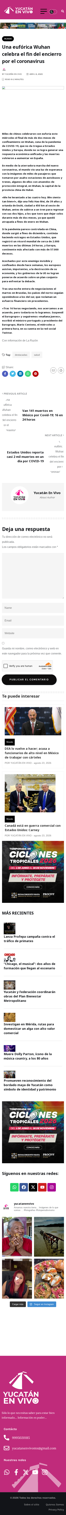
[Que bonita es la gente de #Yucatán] (17, 1237)
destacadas (21, 354)
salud (37, 354)
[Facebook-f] (16, 1472)
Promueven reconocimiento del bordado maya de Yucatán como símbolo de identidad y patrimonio (30, 1084)
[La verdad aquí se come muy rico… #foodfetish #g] (49, 1278)
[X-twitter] (33, 1187)
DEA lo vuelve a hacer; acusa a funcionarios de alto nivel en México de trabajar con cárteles (32, 753)
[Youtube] (42, 1187)
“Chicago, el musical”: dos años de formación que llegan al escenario (29, 966)
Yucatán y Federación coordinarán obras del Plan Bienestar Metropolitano (29, 996)
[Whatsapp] (14, 1187)
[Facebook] (23, 1187)
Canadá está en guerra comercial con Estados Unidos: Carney (33, 827)
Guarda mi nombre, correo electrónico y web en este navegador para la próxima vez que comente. (32, 651)
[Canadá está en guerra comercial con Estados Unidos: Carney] (30, 794)
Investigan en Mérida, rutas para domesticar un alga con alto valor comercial (29, 1028)
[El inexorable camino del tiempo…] (49, 1237)
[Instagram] (51, 1187)
